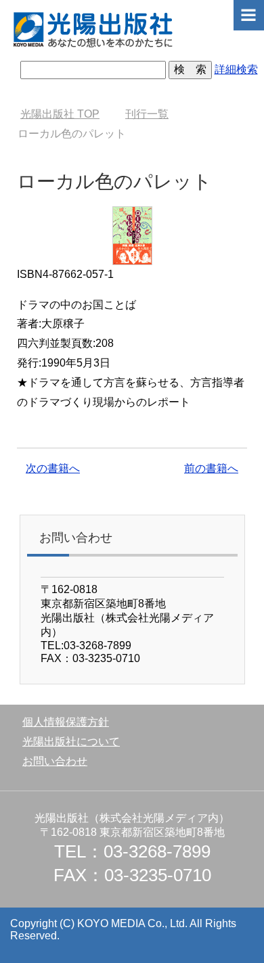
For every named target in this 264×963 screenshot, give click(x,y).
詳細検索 (236, 69)
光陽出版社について (71, 741)
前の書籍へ (211, 468)
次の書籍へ (53, 468)
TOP (60, 114)
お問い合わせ (54, 761)
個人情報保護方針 (65, 722)
